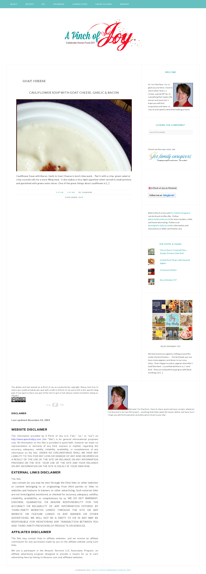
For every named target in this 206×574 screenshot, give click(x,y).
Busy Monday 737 (168, 280)
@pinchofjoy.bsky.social (159, 219)
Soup (80, 197)
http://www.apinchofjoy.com (26, 439)
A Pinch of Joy (103, 35)
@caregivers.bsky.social (159, 225)
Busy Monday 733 (170, 346)
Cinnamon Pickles (168, 270)
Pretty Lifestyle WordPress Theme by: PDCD (111, 570)
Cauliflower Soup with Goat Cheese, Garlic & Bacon (74, 92)
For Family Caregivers (180, 213)
